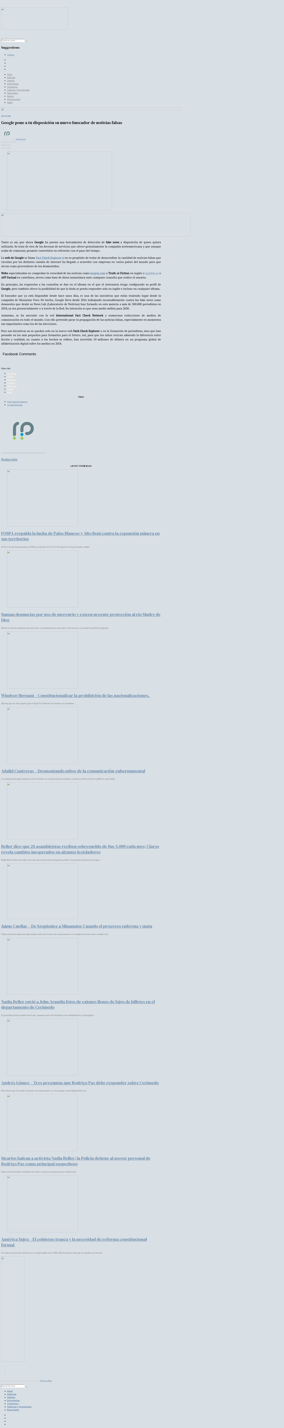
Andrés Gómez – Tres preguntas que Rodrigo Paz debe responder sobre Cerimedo (80, 1083)
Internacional (13, 99)
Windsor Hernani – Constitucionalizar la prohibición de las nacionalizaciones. (75, 695)
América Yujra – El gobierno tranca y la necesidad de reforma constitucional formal (74, 1242)
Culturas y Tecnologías (18, 90)
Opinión (10, 54)
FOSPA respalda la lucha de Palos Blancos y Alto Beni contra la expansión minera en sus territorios (80, 536)
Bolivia (10, 96)
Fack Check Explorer (17, 401)
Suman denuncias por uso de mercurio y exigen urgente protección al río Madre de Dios (80, 617)
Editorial (11, 77)
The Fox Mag (46, 1380)
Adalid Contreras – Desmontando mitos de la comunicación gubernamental (73, 771)
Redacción (21, 139)
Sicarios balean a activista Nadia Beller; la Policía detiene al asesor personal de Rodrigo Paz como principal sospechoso (75, 1161)
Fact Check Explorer (49, 258)
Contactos (12, 87)
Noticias (6, 116)
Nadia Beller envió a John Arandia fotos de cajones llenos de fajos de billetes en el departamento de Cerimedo (78, 1004)
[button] (26, 41)
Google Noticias (15, 404)
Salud (9, 102)
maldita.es (152, 273)
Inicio (9, 74)
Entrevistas (13, 84)
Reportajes (12, 93)
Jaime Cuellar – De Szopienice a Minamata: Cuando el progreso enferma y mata (76, 926)
